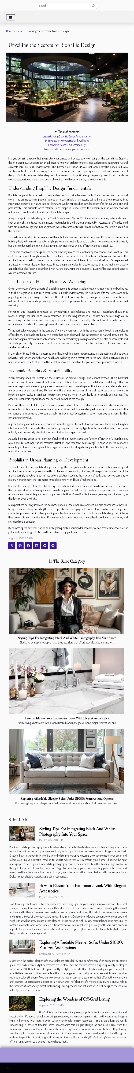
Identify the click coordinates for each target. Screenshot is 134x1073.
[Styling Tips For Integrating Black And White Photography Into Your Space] (66, 601)
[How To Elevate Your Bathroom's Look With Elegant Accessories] (66, 681)
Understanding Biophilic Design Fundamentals (67, 136)
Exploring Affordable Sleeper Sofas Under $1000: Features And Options (67, 798)
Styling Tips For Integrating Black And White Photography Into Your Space (67, 638)
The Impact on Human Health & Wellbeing (67, 140)
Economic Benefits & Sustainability (67, 145)
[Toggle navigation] (10, 17)
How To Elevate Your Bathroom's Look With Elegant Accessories (67, 718)
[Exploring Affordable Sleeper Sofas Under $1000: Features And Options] (66, 761)
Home (9, 31)
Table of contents (68, 131)
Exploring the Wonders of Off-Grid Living (74, 999)
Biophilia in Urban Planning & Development (67, 149)
